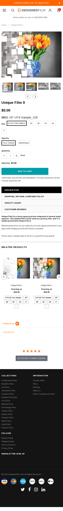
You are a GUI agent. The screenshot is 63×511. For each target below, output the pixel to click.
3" (4, 130)
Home (4, 25)
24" (53, 123)
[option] (31, 55)
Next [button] (35, 96)
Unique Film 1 (16, 285)
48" (38, 123)
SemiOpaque (24, 143)
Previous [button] (27, 96)
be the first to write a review (31, 358)
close (59, 3)
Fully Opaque (9, 143)
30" (46, 123)
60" (31, 123)
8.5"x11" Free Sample (16, 123)
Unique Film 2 (46, 285)
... (16, 306)
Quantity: (5, 151)
